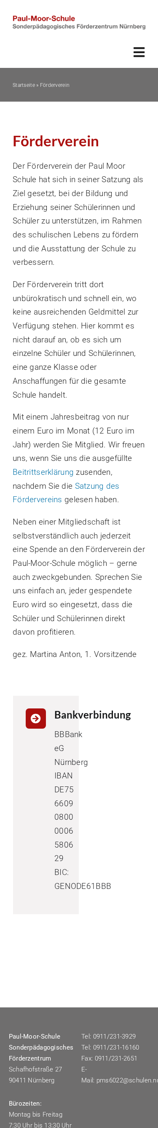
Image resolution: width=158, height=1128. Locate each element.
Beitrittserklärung (43, 472)
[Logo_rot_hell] (79, 19)
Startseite (24, 85)
